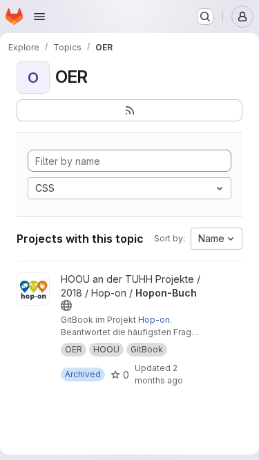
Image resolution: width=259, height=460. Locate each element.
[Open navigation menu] (39, 17)
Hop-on (154, 319)
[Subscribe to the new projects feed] (129, 110)
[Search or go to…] (205, 16)
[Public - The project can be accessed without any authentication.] (66, 305)
